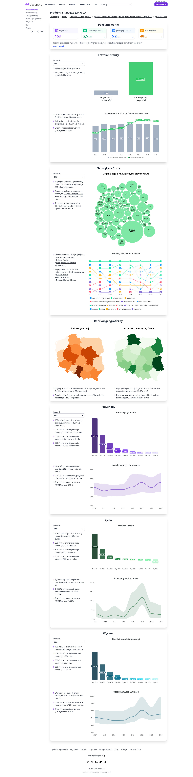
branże (62, 4)
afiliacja (124, 749)
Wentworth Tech (63, 277)
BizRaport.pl (54, 17)
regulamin (74, 749)
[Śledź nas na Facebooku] (88, 762)
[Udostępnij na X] (37, 31)
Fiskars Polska (63, 184)
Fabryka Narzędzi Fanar (73, 194)
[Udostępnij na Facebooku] (32, 31)
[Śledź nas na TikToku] (105, 762)
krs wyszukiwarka (105, 749)
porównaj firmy (135, 749)
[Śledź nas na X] (92, 762)
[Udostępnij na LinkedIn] (42, 31)
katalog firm (50, 4)
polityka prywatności (60, 749)
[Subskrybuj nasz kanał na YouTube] (100, 762)
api (95, 4)
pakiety (72, 4)
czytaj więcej (58, 46)
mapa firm (93, 749)
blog (116, 749)
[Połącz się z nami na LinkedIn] (96, 762)
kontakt (83, 749)
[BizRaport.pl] (33, 4)
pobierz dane (85, 4)
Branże (64, 17)
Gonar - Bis (65, 206)
